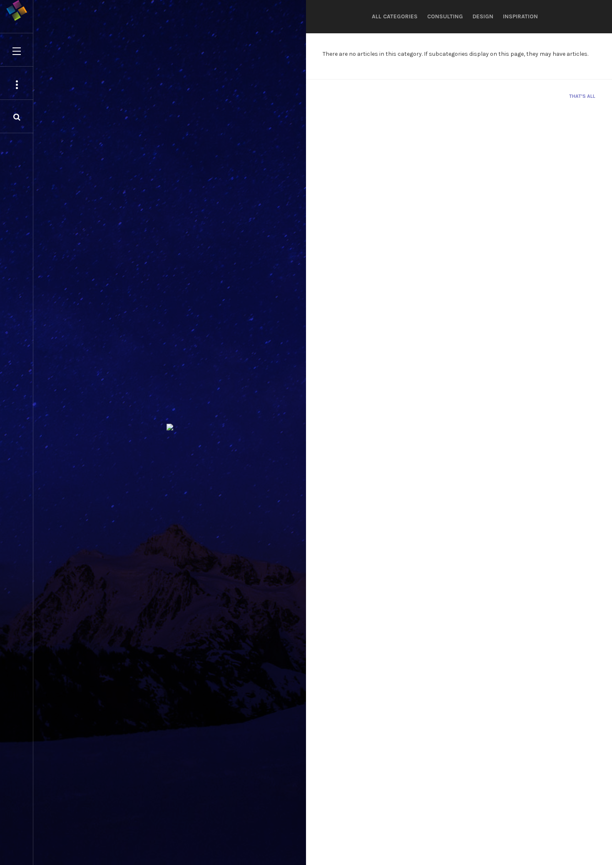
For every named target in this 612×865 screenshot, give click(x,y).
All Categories (395, 16)
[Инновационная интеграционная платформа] (16, 10)
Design (483, 16)
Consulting (445, 16)
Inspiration (520, 16)
